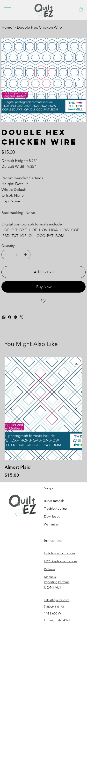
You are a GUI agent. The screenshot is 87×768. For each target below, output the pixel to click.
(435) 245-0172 (54, 606)
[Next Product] (76, 408)
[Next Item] (79, 80)
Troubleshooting (55, 508)
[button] (81, 9)
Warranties (51, 524)
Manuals (50, 577)
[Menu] (7, 9)
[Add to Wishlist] (43, 300)
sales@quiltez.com (56, 600)
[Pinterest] (15, 317)
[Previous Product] (11, 408)
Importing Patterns (56, 582)
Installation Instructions (59, 553)
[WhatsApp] (3, 317)
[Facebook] (9, 317)
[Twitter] (21, 317)
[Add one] (25, 254)
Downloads (52, 516)
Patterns (49, 569)
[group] (43, 418)
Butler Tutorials (54, 501)
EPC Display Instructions (60, 561)
